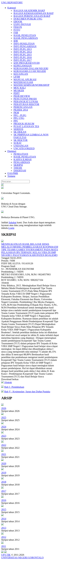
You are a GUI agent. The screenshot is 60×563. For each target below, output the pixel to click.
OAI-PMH (12, 173)
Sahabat (12, 222)
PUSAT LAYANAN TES (26, 126)
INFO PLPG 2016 (23, 57)
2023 (3, 436)
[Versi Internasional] (2, 184)
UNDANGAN (21, 145)
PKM (16, 112)
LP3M (17, 76)
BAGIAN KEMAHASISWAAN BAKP (34, 13)
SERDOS (18, 129)
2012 (3, 537)
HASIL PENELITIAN (25, 35)
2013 (3, 528)
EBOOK (18, 21)
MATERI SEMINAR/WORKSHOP (31, 85)
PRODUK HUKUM (24, 123)
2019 (3, 472)
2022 (3, 445)
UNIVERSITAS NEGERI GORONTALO (22, 557)
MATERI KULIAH (23, 82)
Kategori (11, 7)
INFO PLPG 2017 (23, 60)
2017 (3, 491)
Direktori (11, 151)
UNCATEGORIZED (24, 148)
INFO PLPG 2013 (23, 49)
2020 (3, 463)
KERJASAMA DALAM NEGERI (31, 68)
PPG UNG (19, 118)
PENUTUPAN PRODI (25, 98)
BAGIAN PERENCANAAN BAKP (32, 16)
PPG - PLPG (20, 115)
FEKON (18, 27)
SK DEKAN (20, 132)
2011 (3, 546)
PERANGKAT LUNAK (26, 101)
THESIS (18, 167)
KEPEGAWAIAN (23, 65)
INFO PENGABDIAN (25, 46)
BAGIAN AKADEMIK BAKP (29, 10)
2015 (3, 509)
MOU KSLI (20, 87)
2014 (3, 518)
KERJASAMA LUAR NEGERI (30, 71)
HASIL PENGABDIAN (26, 38)
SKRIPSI (18, 165)
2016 (3, 500)
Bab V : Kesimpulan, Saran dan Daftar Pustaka (27, 391)
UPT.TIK (6, 554)
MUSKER (19, 90)
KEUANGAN (21, 74)
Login (11, 228)
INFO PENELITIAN (24, 43)
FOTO (17, 30)
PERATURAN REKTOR (26, 104)
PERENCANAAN (23, 107)
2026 (3, 408)
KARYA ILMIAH (23, 159)
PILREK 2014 (21, 110)
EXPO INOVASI (22, 24)
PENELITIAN (21, 154)
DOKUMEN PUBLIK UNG (28, 18)
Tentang (11, 176)
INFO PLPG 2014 (23, 52)
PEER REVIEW (22, 96)
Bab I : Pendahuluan (14, 387)
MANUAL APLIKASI (25, 79)
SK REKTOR (21, 140)
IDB (16, 41)
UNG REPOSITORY (12, 2)
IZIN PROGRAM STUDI (27, 63)
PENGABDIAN (22, 162)
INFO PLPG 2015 (23, 54)
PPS (16, 121)
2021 (3, 454)
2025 (3, 417)
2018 (3, 482)
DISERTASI (20, 170)
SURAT (18, 143)
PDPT (17, 93)
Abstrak (8, 382)
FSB (16, 32)
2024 (3, 426)
